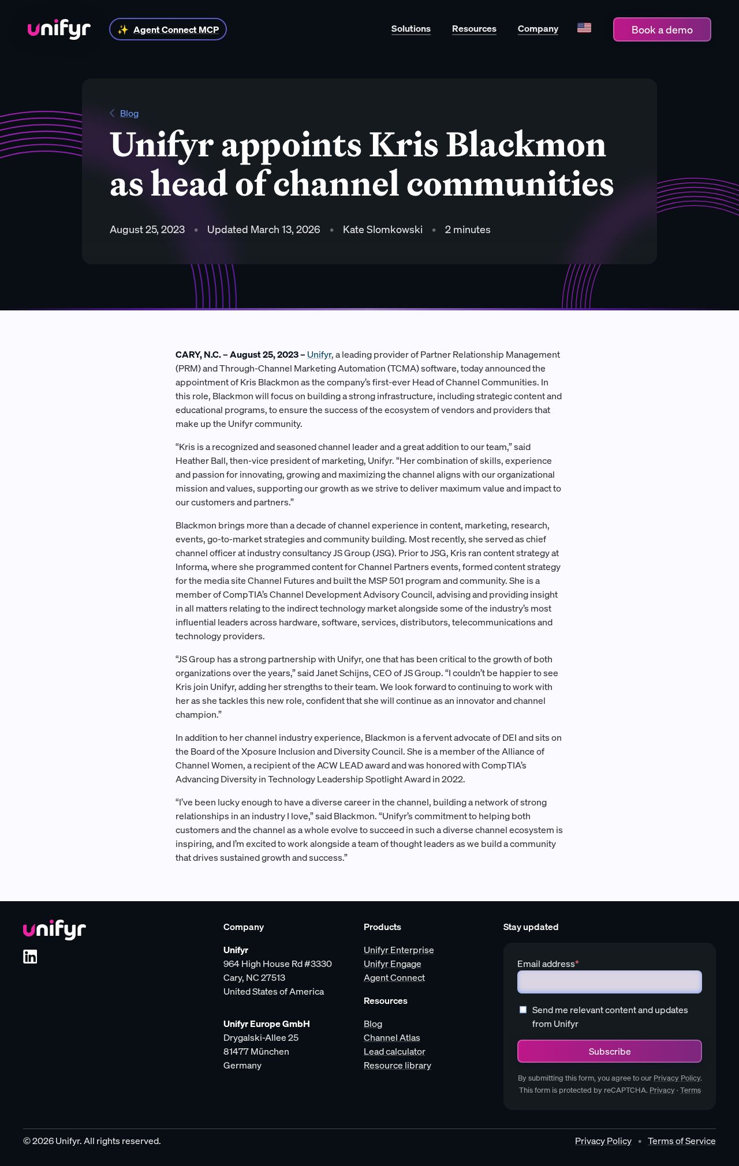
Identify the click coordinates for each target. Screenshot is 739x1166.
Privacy (662, 1090)
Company (538, 28)
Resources (474, 28)
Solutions (411, 28)
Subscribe (610, 1051)
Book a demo (662, 29)
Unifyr (319, 354)
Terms (690, 1090)
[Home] (59, 29)
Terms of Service (682, 1140)
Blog (129, 113)
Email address (548, 963)
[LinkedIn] (30, 956)
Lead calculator (395, 1051)
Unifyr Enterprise (399, 949)
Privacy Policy (677, 1078)
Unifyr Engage (392, 963)
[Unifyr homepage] (54, 930)
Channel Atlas (392, 1037)
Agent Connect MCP (176, 29)
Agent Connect (394, 977)
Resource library (397, 1065)
